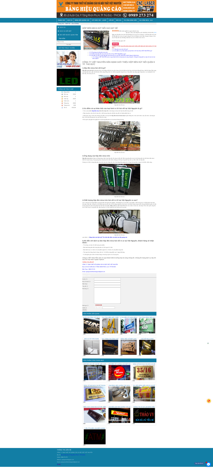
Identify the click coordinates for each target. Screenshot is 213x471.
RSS (155, 32)
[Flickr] (59, 464)
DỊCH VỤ (69, 20)
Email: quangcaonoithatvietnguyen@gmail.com (93, 271)
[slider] (115, 30)
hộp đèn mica (95, 111)
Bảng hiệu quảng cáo (82, 20)
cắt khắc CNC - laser (99, 20)
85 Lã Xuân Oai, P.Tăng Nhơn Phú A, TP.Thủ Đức (73, 455)
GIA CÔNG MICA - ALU (146, 20)
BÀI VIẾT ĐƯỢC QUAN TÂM (69, 35)
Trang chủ (61, 20)
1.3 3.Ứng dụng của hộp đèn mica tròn (98, 52)
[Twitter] (58, 464)
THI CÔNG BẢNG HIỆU (130, 20)
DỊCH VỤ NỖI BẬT (65, 31)
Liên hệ (111, 20)
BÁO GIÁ (118, 20)
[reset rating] (94, 305)
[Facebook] (57, 464)
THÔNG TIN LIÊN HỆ (64, 450)
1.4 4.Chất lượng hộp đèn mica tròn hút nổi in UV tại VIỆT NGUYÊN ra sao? (107, 53)
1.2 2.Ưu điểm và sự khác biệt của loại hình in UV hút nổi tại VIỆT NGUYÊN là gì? (132, 50)
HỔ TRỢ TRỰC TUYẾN (67, 48)
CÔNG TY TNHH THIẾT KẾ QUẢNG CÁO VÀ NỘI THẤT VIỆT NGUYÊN (100, 264)
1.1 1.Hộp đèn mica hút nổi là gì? (120, 49)
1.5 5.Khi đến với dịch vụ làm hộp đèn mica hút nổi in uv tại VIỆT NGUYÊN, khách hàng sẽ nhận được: (114, 55)
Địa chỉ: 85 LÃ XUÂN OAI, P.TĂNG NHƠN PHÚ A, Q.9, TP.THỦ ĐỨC (99, 266)
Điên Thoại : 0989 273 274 (88, 269)
